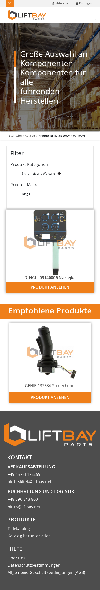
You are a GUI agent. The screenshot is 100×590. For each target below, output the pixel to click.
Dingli (26, 194)
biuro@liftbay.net (24, 507)
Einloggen (85, 3)
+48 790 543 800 (23, 499)
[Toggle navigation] (89, 15)
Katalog (30, 135)
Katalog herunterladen (29, 536)
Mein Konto (63, 3)
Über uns (16, 557)
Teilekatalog (19, 528)
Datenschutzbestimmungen (34, 565)
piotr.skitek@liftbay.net (30, 481)
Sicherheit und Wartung (38, 173)
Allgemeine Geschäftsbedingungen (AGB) (46, 572)
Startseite (15, 135)
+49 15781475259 (24, 474)
